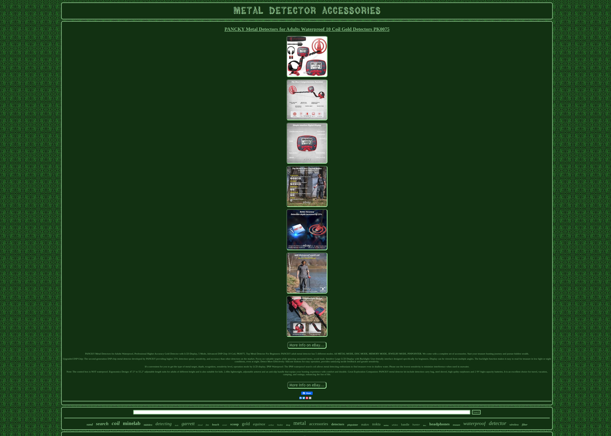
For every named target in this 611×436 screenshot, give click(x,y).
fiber (524, 424)
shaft (176, 425)
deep (288, 425)
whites (395, 425)
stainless (148, 424)
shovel (200, 425)
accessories (318, 424)
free (207, 425)
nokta (376, 424)
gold (246, 423)
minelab (131, 423)
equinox (259, 424)
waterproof (474, 423)
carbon (271, 425)
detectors (337, 424)
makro (365, 424)
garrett (188, 423)
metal (299, 423)
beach (215, 424)
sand (90, 424)
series (386, 425)
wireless (514, 424)
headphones (439, 424)
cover (224, 425)
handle (405, 424)
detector (497, 423)
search (102, 423)
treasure (456, 425)
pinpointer (352, 424)
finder (280, 425)
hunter (416, 424)
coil (116, 423)
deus (424, 425)
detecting (163, 423)
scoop (234, 424)
